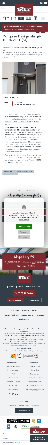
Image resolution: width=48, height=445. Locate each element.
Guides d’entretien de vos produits (35, 390)
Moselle (8, 351)
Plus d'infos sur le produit (25, 104)
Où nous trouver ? (13, 370)
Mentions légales (8, 434)
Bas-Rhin (29, 351)
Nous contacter (13, 389)
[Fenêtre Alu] (43, 18)
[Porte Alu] (35, 18)
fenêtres (8, 121)
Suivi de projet (24, 405)
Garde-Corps (27, 315)
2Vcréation (16, 443)
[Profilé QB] (15, 426)
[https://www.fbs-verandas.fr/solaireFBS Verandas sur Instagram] (41, 2)
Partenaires (13, 385)
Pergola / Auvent (29, 311)
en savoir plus (29, 29)
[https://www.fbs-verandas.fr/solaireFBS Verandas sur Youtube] (45, 2)
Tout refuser (24, 232)
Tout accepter (24, 227)
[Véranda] (6, 18)
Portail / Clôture (11, 315)
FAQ (13, 374)
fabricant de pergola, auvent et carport (25, 117)
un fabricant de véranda (29, 114)
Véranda (15, 311)
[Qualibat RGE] (8, 426)
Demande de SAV (24, 411)
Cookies (5, 438)
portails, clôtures (24, 121)
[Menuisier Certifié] (18, 421)
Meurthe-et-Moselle (18, 351)
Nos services (35, 370)
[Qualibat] (39, 421)
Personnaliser (24, 237)
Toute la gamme (34, 366)
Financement (34, 374)
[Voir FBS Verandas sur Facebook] (37, 2)
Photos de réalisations (34, 385)
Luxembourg (37, 351)
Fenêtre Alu (24, 319)
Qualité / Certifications (35, 378)
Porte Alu (40, 315)
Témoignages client (34, 381)
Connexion (12, 405)
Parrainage (35, 405)
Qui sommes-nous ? (13, 366)
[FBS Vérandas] (24, 10)
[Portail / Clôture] (21, 18)
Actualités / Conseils (13, 381)
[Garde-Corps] (28, 18)
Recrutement (13, 378)
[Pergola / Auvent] (13, 18)
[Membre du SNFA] (31, 426)
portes (14, 121)
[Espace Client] (3, 3)
